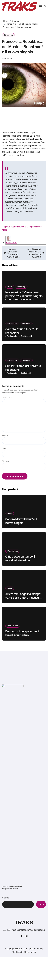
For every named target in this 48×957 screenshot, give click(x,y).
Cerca (5, 897)
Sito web (5, 461)
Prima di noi (12, 551)
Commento (7, 398)
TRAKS (24, 922)
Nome (5, 436)
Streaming (8, 35)
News (9, 287)
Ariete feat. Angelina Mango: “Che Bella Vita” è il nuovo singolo (23, 597)
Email (5, 448)
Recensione (12, 323)
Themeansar (30, 952)
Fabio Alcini (11, 242)
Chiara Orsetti (13, 299)
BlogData (16, 952)
